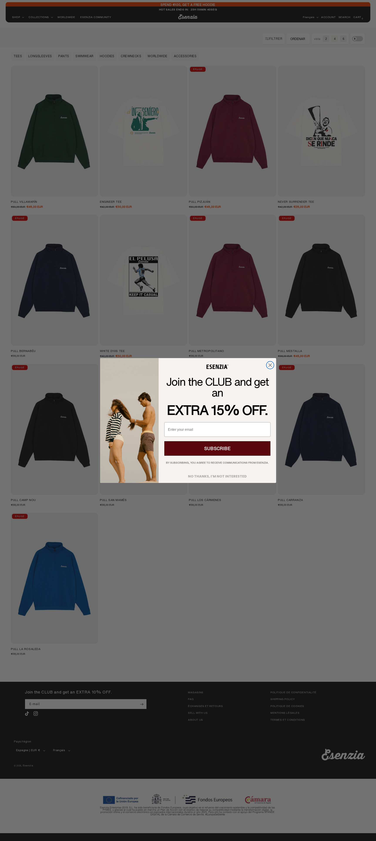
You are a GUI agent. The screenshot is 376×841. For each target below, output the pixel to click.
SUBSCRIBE (217, 448)
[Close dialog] (270, 365)
